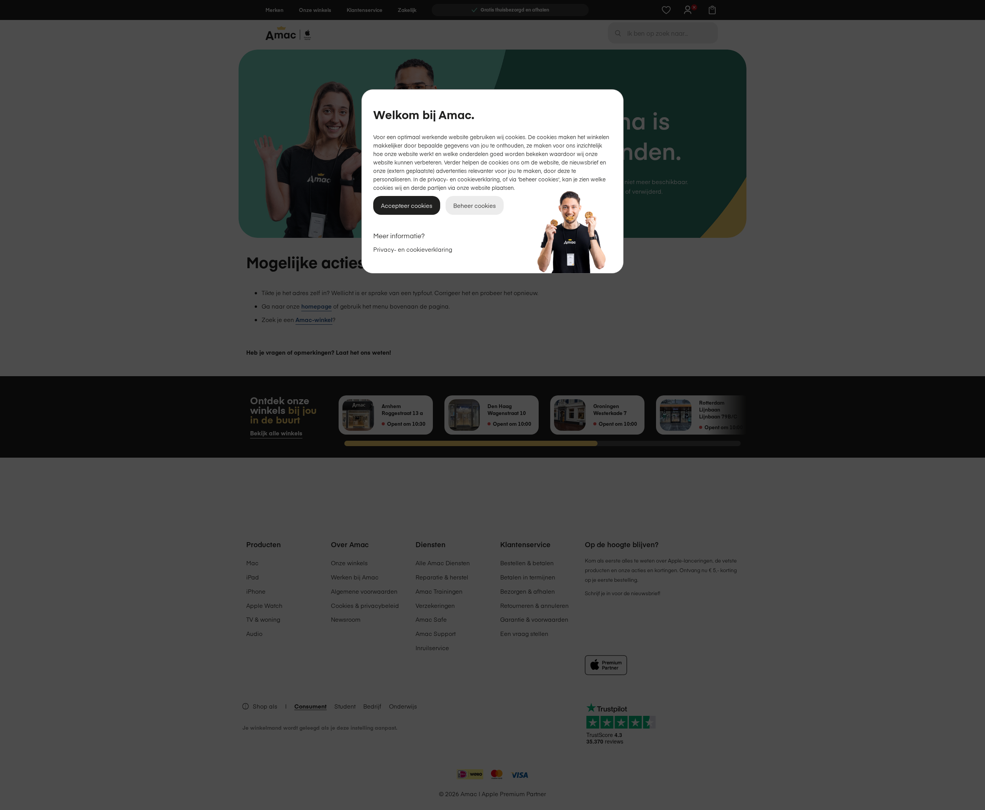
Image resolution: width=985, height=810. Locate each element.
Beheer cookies (474, 205)
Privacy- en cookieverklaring (412, 249)
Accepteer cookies (406, 205)
